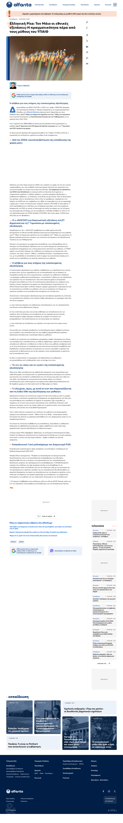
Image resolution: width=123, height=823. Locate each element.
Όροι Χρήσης (10, 798)
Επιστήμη (94, 770)
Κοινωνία (108, 5)
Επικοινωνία (10, 801)
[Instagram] (109, 791)
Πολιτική (66, 778)
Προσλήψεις (49, 773)
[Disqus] (47, 582)
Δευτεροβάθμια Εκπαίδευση (15, 771)
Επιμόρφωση (95, 775)
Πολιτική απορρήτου (27, 798)
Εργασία (97, 5)
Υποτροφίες (10, 777)
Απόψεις (94, 766)
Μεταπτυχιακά (68, 773)
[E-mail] (87, 64)
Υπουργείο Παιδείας (69, 5)
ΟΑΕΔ (41, 773)
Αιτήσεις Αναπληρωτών (70, 764)
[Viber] (87, 52)
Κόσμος (93, 761)
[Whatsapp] (87, 58)
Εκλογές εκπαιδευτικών (22, 777)
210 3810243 (109, 801)
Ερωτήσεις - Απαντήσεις (99, 780)
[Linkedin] (87, 47)
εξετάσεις (13, 541)
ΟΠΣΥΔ (81, 764)
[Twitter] (87, 41)
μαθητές (21, 541)
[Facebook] (87, 35)
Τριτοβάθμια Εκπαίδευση (71, 768)
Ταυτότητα (24, 801)
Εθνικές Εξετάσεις (33, 112)
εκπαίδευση (18, 697)
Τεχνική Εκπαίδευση (12, 774)
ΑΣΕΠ (36, 773)
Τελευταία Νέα (39, 5)
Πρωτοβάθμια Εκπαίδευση (14, 768)
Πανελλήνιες (85, 5)
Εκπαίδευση (53, 5)
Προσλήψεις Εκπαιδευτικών (73, 761)
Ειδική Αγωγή (24, 774)
